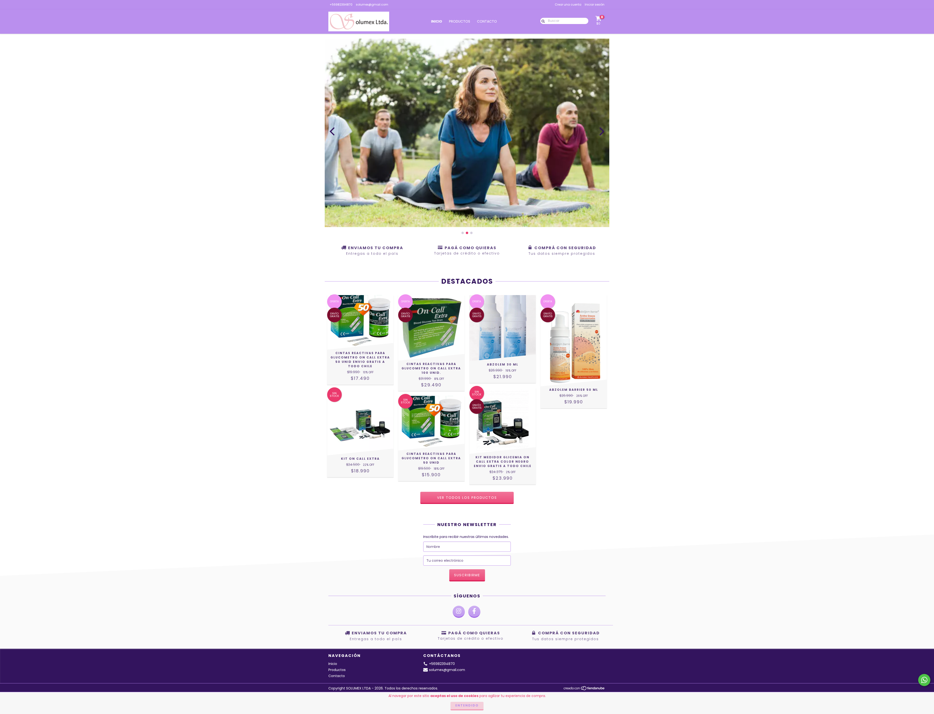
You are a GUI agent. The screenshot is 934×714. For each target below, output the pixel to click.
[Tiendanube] (584, 690)
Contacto (487, 21)
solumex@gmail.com (372, 4)
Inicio (436, 21)
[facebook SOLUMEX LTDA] (474, 612)
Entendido (467, 705)
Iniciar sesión (594, 4)
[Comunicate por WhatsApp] (924, 680)
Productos (459, 21)
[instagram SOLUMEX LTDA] (459, 612)
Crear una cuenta (568, 4)
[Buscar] (542, 21)
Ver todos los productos (467, 497)
